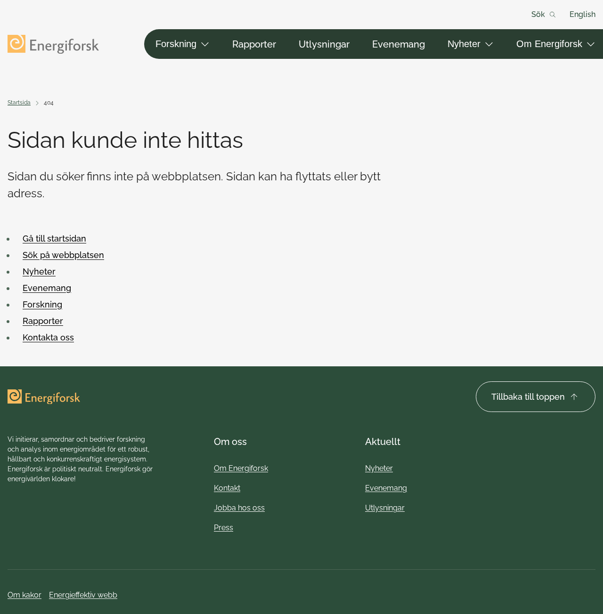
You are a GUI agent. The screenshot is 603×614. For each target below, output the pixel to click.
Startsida (19, 102)
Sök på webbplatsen (63, 255)
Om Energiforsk (549, 44)
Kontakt (227, 488)
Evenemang (398, 44)
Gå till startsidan (54, 238)
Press (223, 527)
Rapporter (254, 44)
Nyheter (464, 44)
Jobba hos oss (239, 507)
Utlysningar (324, 44)
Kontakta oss (48, 337)
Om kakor (24, 594)
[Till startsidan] (53, 44)
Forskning (175, 44)
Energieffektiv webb (83, 594)
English (582, 14)
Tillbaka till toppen (528, 397)
